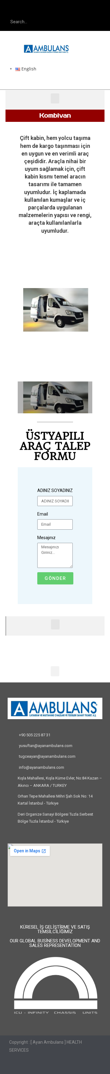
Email (42, 514)
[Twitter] (55, 9)
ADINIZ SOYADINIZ (55, 490)
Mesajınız (46, 537)
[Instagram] (67, 9)
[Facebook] (43, 9)
